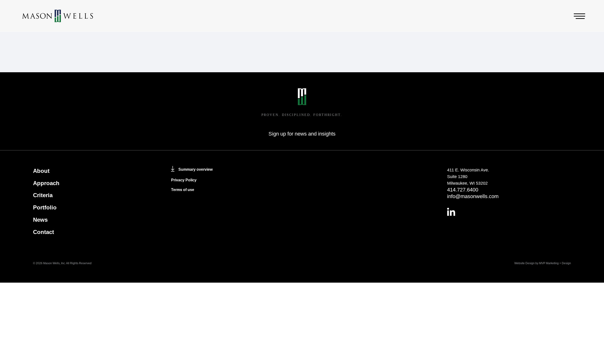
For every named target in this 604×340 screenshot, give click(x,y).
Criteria (43, 195)
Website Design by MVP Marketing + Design (542, 263)
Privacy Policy (184, 180)
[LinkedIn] (509, 212)
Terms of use (182, 190)
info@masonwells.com (473, 196)
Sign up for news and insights (302, 134)
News (40, 220)
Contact (43, 232)
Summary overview (195, 169)
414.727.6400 (462, 190)
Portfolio (45, 207)
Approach (46, 183)
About (41, 171)
